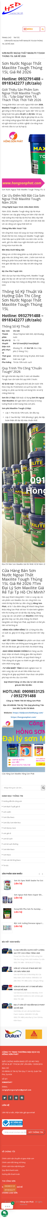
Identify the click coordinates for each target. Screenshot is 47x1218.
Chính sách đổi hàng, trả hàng (13, 1162)
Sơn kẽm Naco (8, 849)
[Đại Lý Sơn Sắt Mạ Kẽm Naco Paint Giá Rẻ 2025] (7, 1005)
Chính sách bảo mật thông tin (13, 1166)
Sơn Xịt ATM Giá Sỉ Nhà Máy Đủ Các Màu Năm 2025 (28, 969)
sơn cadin (7, 812)
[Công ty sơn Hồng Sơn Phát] (13, 9)
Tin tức (5, 865)
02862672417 (7, 1082)
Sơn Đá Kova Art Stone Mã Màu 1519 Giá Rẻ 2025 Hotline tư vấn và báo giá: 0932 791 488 (28, 996)
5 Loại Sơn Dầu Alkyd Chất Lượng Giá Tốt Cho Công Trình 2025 (29, 951)
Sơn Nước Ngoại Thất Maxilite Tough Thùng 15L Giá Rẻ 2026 (23, 55)
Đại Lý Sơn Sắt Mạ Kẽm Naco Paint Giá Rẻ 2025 (29, 1006)
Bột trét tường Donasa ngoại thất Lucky (29, 923)
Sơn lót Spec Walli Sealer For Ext (28, 880)
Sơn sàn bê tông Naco (12, 860)
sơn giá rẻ (7, 833)
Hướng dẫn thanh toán (11, 1174)
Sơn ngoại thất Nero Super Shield (29, 894)
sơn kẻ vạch (8, 838)
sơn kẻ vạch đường (10, 844)
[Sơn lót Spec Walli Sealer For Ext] (7, 885)
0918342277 (10, 1190)
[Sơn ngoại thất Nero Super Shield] (7, 899)
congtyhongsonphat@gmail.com (16, 1090)
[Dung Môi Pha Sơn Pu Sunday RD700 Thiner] (7, 913)
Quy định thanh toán (10, 1170)
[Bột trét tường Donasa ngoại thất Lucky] (7, 927)
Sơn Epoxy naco (9, 828)
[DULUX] (13, 1034)
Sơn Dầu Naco (8, 817)
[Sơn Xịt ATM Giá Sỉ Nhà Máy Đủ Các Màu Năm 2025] (7, 969)
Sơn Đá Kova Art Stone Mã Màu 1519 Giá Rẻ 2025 (28, 988)
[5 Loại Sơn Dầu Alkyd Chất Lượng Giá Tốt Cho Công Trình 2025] (7, 951)
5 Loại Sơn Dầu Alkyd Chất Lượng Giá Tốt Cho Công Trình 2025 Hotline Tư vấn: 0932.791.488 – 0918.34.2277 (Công (29, 959)
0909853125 (10, 1186)
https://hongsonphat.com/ (23, 717)
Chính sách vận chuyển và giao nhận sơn (18, 1158)
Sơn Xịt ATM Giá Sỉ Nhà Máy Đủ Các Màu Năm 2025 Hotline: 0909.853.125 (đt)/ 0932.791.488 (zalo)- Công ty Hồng (28, 977)
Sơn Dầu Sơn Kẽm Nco (12, 822)
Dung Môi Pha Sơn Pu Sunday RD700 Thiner (29, 909)
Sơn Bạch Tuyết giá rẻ (11, 806)
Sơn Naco (7, 855)
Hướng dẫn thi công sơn (12, 801)
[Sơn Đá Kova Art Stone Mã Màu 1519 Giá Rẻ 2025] (7, 987)
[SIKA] (33, 1034)
